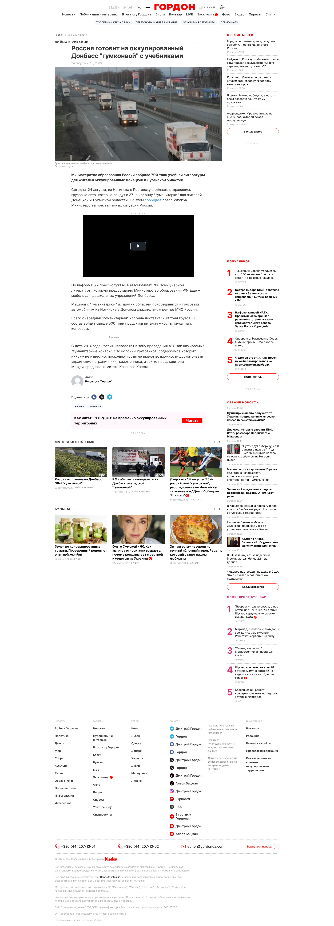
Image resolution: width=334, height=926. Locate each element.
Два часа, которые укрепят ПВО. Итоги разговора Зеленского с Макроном (250, 433)
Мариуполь (139, 773)
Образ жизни (64, 780)
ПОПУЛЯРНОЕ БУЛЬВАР (246, 597)
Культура (61, 765)
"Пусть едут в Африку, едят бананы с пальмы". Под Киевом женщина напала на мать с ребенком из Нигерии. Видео (253, 453)
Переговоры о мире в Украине (156, 22)
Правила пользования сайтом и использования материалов (222, 729)
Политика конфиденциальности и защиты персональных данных (221, 745)
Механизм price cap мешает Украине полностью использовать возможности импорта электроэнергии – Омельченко (252, 474)
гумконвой (95, 406)
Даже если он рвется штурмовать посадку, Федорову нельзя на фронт (249, 81)
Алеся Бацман (187, 783)
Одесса (136, 743)
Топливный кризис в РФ (113, 22)
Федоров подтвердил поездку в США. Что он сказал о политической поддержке (253, 575)
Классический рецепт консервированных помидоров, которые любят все (257, 693)
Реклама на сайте (258, 743)
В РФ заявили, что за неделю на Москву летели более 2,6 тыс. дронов (249, 558)
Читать (192, 421)
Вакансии (252, 728)
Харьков (137, 758)
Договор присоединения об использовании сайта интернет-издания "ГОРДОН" (222, 763)
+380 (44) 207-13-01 (78, 846)
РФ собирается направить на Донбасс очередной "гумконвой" (135, 483)
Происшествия (65, 788)
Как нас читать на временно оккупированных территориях (258, 764)
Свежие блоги (240, 35)
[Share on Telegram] (109, 397)
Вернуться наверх (259, 846)
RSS (179, 807)
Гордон (59, 34)
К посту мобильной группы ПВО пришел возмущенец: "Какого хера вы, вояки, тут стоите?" (253, 62)
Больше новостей (253, 586)
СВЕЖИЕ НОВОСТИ (243, 402)
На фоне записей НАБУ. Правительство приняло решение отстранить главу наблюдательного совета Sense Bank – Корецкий (254, 319)
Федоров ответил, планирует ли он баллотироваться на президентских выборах (256, 361)
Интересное (63, 803)
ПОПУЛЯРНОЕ (238, 261)
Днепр (135, 765)
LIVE (189, 14)
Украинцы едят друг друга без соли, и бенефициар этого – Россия (251, 44)
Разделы (98, 721)
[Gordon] (174, 7)
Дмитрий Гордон (189, 728)
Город (135, 721)
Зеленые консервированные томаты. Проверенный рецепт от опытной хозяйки (81, 550)
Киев (134, 728)
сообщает (153, 200)
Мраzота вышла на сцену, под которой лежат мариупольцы (249, 117)
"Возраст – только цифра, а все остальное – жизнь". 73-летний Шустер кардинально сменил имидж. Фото (256, 612)
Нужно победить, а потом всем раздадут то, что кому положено (251, 99)
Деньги (60, 743)
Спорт (59, 758)
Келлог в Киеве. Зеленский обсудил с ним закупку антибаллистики (260, 542)
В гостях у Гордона (136, 14)
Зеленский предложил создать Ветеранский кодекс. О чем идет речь (250, 492)
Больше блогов (253, 131)
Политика (62, 736)
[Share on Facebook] (94, 397)
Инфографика (64, 795)
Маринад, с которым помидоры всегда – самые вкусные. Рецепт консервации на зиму (257, 632)
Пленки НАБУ (229, 22)
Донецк (136, 751)
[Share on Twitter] (101, 397)
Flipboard (183, 799)
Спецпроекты (102, 814)
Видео (239, 14)
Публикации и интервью (99, 14)
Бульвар (175, 14)
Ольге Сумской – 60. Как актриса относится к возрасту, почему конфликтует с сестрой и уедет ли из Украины (137, 552)
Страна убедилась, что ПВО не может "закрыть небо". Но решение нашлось (256, 274)
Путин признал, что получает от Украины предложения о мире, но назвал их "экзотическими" (251, 416)
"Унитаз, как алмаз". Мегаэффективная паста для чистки (254, 651)
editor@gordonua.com (205, 846)
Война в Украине (77, 34)
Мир (58, 751)
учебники (78, 406)
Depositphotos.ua (110, 876)
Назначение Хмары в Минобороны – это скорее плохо (256, 342)
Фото (226, 14)
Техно (59, 773)
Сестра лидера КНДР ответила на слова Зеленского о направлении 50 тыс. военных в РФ (257, 295)
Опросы (255, 14)
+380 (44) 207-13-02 (141, 846)
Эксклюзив (206, 14)
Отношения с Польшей (199, 22)
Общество (195, 500)
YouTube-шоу (102, 807)
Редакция (252, 736)
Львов (135, 736)
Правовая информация (262, 751)
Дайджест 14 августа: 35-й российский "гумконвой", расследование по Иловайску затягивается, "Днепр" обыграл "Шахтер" (194, 487)
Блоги (160, 14)
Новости (68, 14)
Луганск (136, 780)
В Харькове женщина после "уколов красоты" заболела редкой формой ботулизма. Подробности (252, 509)
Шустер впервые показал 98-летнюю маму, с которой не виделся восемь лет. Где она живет (255, 672)
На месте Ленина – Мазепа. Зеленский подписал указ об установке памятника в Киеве (247, 525)
